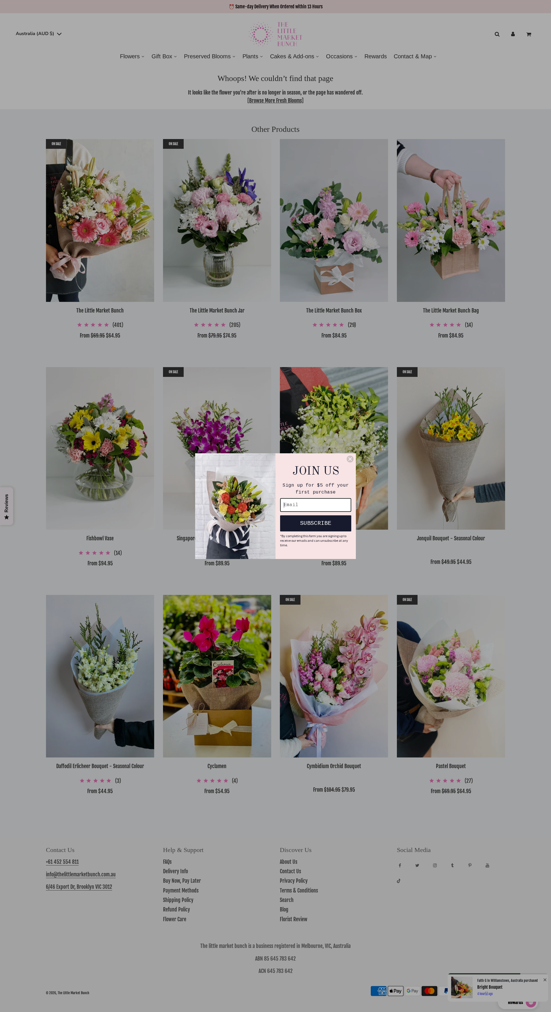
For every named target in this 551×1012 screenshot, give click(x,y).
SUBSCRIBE (315, 523)
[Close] (350, 459)
